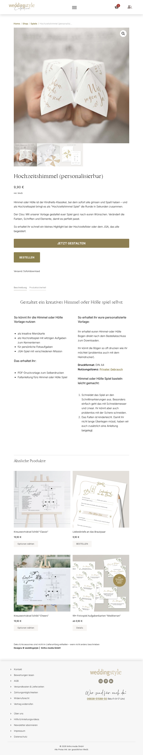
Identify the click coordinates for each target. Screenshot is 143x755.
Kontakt (18, 669)
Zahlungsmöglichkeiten (26, 692)
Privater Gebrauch (111, 369)
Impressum (19, 730)
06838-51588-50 (97, 698)
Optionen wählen (26, 544)
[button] (123, 33)
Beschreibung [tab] (20, 287)
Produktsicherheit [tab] (37, 287)
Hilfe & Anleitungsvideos (26, 719)
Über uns (18, 713)
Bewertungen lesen (24, 675)
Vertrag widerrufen (23, 704)
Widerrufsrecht (21, 698)
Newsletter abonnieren (26, 725)
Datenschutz (20, 736)
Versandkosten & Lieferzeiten (29, 686)
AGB (16, 680)
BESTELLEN (26, 257)
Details (79, 627)
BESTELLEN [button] (82, 544)
